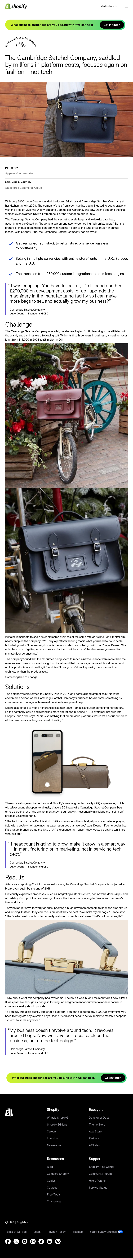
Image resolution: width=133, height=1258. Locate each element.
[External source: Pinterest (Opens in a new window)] (58, 1241)
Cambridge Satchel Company (101, 201)
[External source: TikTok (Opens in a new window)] (41, 1241)
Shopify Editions (57, 1124)
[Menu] (126, 6)
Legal (37, 1231)
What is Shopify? (57, 1117)
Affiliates (94, 1145)
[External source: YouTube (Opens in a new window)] (24, 1241)
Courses (52, 1187)
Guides (51, 1180)
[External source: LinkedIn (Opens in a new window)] (49, 1241)
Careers (52, 1131)
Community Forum (100, 1173)
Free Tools (54, 1194)
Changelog (54, 1201)
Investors (53, 1138)
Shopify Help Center (101, 1166)
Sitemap (78, 1231)
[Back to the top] (9, 1112)
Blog (50, 1166)
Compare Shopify (58, 1173)
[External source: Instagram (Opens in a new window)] (33, 1241)
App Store (95, 1131)
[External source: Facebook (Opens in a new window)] (8, 1241)
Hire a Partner (97, 1180)
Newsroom (54, 1145)
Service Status (98, 1187)
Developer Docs (99, 1117)
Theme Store (97, 1124)
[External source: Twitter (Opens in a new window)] (16, 1241)
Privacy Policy (56, 1231)
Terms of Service (16, 1231)
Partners (94, 1138)
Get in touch (109, 6)
